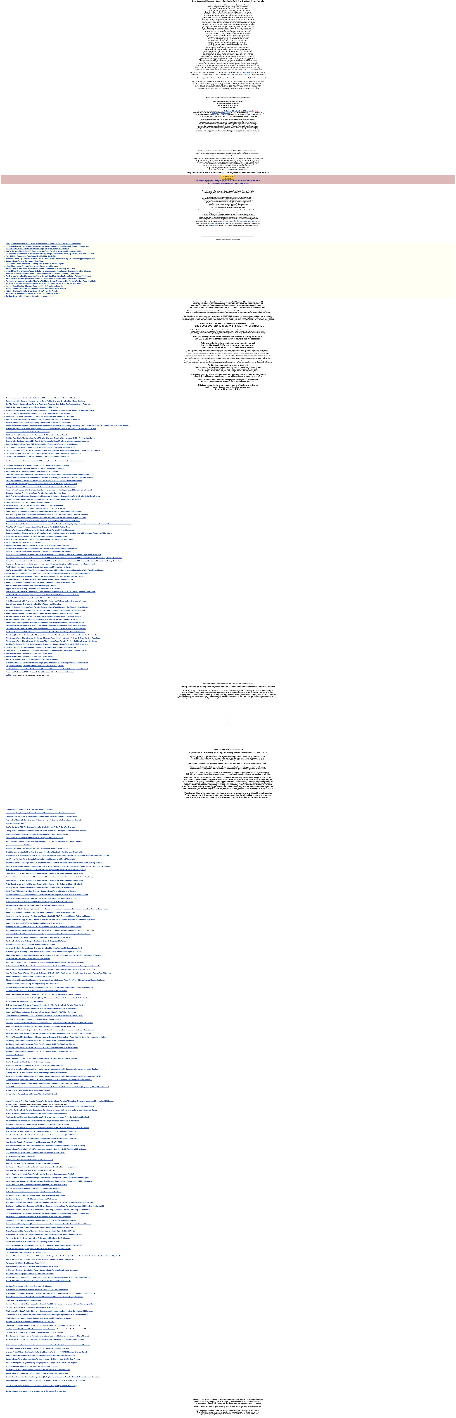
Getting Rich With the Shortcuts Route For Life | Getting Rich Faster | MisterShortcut (37, 834)
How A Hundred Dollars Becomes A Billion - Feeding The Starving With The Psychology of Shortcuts (43, 419)
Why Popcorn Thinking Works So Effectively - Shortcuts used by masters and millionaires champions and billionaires (49, 1311)
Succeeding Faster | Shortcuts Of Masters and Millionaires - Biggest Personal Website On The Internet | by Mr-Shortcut (49, 1023)
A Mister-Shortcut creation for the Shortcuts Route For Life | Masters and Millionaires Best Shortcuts (42, 1121)
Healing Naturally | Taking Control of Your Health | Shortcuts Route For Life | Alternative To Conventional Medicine (48, 573)
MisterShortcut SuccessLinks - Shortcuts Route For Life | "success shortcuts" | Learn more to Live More (44, 1234)
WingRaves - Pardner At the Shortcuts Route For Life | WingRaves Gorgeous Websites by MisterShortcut (44, 1245)
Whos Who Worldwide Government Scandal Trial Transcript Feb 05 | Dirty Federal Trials (38, 527)
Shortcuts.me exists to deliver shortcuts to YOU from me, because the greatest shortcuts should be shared (45, 461)
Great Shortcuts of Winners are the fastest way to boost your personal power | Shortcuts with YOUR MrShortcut (47, 1315)
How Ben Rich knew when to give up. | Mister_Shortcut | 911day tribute (32, 407)
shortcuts (246, 114)
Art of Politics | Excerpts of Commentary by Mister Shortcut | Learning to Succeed (36, 508)
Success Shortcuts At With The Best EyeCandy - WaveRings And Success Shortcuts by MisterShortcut (43, 616)
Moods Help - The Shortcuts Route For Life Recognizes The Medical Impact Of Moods (37, 1124)
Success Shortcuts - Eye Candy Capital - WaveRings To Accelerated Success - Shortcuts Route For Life (43, 619)
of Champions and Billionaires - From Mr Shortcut (24, 1001)
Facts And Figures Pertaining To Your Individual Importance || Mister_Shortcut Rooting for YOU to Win (43, 952)
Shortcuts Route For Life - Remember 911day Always (25, 261)
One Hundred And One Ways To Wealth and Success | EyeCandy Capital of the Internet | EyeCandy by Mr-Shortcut (48, 1210)
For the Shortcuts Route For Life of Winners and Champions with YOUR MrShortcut (36, 991)
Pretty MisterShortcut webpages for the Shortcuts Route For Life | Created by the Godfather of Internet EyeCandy (47, 650)
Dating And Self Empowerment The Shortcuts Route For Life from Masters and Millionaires (39, 539)
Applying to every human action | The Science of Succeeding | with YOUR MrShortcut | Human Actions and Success (48, 916)
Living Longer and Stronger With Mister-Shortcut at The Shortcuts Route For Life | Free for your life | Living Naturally (49, 1181)
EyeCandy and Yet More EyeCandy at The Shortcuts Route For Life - (30, 1170)
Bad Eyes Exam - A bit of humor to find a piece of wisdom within (29, 296)
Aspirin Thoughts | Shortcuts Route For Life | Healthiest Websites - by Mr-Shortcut (36, 288)
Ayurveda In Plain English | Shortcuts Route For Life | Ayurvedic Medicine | (33, 293)
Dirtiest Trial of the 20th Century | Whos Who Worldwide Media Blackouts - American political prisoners (44, 511)
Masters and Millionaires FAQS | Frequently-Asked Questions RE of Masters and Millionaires (40, 672)
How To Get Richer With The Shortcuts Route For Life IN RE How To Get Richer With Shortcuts (40, 827)
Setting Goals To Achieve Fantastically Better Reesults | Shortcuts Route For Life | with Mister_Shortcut (44, 841)
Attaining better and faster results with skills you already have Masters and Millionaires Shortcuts (41, 898)
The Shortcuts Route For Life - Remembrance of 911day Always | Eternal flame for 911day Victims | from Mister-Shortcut (50, 254)
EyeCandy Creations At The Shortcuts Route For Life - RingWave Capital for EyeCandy (37, 465)
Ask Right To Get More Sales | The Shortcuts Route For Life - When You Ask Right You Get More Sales (43, 283)
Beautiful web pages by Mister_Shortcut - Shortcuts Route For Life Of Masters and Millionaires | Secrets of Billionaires (49, 987)
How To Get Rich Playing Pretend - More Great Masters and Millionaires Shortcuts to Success (40, 1259)
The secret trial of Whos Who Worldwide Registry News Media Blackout (32, 1307)
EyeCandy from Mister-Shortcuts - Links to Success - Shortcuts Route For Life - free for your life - (41, 1167)
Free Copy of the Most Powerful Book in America (24, 1329)
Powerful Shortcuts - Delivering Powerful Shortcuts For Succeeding (30, 1322)
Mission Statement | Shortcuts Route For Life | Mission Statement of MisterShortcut (36, 1113)
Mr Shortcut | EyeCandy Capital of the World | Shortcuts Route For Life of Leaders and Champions (42, 1270)
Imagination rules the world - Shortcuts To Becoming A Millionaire (30, 944)
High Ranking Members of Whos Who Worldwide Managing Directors (31, 585)
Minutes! (9, 1105)
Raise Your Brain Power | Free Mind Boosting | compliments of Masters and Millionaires (38, 422)
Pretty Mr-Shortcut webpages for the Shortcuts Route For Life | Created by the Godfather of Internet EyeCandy (46, 870)
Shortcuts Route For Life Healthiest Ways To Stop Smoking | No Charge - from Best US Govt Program (43, 1359)
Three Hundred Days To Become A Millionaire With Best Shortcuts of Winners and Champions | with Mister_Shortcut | (49, 1080)
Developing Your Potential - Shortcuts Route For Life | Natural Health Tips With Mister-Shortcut (40, 1040)
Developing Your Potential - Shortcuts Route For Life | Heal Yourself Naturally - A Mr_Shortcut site (42, 1048)
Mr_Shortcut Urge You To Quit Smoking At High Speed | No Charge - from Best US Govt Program (41, 1363)
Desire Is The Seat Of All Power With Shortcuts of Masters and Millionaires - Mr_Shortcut (38, 552)
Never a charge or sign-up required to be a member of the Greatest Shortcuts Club (36, 1391)
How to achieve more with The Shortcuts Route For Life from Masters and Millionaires (37, 545)
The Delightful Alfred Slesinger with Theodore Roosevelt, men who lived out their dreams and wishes (43, 521)
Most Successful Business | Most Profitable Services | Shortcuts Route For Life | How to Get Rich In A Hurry (45, 1145)
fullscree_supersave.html (15, 823)
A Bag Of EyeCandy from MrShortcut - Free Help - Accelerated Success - (32, 1163)
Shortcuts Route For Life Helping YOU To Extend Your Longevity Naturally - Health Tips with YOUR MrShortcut (46, 1149)
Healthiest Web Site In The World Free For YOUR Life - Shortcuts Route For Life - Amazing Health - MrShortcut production (50, 438)
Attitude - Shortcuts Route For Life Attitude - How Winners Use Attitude (32, 291)
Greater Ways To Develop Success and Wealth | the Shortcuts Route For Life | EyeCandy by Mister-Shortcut (45, 576)
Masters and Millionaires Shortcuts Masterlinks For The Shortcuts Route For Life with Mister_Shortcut (43, 994)
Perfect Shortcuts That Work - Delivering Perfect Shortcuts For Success (32, 1266)
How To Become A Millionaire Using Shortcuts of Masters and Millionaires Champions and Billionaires (43, 1083)
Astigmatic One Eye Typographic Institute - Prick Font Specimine (30, 1274)
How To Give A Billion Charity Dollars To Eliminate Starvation (28, 1062)
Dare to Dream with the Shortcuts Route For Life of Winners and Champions (34, 604)
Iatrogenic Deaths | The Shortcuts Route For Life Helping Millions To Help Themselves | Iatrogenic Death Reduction (48, 934)
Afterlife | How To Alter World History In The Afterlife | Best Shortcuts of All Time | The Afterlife (40, 269)
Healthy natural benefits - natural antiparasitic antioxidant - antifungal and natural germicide (39, 1227)
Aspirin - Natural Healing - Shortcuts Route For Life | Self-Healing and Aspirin (34, 286)
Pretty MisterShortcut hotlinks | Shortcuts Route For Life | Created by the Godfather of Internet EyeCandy (44, 873)
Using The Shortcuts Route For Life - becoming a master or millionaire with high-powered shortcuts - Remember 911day (50, 1106)
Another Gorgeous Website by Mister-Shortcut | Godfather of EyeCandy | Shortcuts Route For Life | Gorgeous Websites (49, 478)
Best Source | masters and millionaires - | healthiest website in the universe (33, 1019)
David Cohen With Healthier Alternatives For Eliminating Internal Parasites (33, 1242)
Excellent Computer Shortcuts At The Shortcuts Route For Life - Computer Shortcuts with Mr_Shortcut (43, 499)
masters (215, 113)
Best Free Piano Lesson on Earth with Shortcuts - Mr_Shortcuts (29, 1286)
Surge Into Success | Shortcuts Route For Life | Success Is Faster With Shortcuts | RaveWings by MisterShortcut (47, 607)
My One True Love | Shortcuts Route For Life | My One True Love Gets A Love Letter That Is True (41, 1174)
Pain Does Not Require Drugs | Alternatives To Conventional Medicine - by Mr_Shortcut (38, 1238)
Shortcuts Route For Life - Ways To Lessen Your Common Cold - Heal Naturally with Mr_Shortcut (41, 484)
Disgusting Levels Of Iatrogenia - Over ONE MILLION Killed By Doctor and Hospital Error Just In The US (44, 930)
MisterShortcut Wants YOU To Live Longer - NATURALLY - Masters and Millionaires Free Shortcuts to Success (46, 601)
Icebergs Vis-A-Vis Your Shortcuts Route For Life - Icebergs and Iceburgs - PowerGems (38, 937)
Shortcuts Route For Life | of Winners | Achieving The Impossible (30, 976)
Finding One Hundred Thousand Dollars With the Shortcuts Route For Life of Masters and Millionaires (43, 244)
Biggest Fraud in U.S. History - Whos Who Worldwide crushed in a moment (33, 589)
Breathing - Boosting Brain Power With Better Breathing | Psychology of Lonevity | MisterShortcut (42, 444)
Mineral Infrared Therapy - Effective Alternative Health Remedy (28, 1090)
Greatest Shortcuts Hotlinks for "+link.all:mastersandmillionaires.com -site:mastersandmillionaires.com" (44, 1016)
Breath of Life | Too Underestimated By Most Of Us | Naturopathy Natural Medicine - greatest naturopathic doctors (47, 441)
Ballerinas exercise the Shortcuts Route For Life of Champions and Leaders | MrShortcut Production (42, 398)
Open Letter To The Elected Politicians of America (24, 1300)
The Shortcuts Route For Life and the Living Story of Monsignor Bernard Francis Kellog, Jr (39, 413)
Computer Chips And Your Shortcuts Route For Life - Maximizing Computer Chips (36, 493)
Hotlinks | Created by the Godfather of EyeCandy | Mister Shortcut (30, 653)
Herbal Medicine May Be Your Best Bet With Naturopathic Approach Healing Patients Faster (39, 902)
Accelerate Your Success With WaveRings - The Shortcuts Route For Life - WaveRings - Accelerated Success (45, 632)
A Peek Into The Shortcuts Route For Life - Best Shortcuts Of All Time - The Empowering (38, 1217)
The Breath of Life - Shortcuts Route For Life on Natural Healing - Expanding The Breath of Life (40, 447)
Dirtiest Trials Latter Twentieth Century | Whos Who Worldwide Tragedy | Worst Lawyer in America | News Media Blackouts (50, 592)
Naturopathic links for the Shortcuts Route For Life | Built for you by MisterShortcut (36, 1185)
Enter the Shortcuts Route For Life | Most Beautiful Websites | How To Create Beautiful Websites (41, 1138)
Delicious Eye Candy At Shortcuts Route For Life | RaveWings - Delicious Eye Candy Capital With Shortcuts (45, 610)
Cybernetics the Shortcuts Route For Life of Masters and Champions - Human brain (36, 536)
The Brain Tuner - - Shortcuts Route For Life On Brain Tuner (28, 432)
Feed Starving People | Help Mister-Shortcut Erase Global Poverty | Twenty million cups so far (40, 813)
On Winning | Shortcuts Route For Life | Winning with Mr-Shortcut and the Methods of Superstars (41, 1220)
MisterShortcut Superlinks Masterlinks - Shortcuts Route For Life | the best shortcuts (37, 1290)
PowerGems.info (49, 1329)
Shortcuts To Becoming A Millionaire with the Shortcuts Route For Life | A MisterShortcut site (40, 530)
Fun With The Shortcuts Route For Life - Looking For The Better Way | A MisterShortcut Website (41, 647)
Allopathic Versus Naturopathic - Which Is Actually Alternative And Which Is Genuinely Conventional (43, 273)
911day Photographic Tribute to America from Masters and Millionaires (32, 266)
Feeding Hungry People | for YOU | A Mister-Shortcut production (29, 809)
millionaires (225, 113)
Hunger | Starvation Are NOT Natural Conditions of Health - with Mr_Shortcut (34, 923)
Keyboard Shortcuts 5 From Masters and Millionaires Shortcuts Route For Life (34, 505)
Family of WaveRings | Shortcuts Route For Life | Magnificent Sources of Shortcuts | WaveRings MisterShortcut (47, 663)
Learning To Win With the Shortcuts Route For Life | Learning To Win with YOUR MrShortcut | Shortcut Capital (46, 1352)
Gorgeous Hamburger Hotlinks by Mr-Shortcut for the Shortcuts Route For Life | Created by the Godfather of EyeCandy (49, 877)
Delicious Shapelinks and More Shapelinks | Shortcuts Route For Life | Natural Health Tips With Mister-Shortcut (47, 895)
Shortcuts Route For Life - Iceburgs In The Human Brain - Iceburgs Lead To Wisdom (36, 941)
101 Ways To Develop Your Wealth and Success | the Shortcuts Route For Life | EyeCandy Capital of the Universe (47, 246)
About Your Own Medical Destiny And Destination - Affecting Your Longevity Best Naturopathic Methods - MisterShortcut (50, 1030)
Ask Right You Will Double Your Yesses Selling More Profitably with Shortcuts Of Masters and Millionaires (45, 1339)
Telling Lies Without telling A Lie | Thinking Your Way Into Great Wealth (32, 984)
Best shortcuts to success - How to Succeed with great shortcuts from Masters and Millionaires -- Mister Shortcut (47, 1336)
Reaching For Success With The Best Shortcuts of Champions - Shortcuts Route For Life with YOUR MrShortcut (47, 644)
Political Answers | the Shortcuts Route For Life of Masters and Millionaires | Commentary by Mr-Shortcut (44, 1297)
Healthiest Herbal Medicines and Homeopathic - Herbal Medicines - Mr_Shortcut (35, 905)
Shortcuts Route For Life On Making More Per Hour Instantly (28, 959)
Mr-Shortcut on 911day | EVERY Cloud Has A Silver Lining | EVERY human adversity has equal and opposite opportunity (50, 259)
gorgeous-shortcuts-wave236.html (18, 845)
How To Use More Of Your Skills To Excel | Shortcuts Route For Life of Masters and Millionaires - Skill (43, 251)
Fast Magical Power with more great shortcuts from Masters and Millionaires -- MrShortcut (39, 567)
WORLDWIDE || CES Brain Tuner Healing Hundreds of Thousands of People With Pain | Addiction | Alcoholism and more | (51, 429)
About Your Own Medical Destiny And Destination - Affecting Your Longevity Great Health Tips (40, 1026)
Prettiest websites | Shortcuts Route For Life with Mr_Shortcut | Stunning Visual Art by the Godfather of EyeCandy (48, 1117)
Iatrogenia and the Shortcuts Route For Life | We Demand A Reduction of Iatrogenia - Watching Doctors (43, 927)
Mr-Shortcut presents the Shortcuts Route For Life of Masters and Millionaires (34, 1065)
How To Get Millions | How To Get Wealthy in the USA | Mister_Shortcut (32, 659)
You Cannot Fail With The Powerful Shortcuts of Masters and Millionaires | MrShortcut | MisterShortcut (43, 453)
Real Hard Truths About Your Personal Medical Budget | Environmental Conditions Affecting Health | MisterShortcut (48, 1033)
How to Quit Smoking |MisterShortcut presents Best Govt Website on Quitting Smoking (38, 1370)
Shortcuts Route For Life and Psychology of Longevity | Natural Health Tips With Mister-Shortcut (41, 1058)
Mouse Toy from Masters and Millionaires (21, 1156)
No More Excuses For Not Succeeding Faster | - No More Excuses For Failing (34, 1192)
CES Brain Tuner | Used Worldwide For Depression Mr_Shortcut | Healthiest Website (37, 435)
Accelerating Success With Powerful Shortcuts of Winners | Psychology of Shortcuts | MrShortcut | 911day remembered (50, 410)
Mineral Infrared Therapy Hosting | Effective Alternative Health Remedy (31, 1094)
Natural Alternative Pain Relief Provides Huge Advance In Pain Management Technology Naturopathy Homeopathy (47, 1178)
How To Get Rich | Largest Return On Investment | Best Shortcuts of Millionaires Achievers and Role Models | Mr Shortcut (50, 969)
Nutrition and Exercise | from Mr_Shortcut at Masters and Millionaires (31, 1199)
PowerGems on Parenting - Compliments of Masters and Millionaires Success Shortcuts (38, 1249)
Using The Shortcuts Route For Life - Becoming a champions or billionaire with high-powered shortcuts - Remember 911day (51, 1110)
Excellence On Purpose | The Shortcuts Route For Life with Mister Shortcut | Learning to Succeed (42, 548)
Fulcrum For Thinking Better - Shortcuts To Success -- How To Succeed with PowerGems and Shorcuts (43, 820)
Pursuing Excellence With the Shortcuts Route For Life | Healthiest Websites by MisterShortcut (40, 1355)
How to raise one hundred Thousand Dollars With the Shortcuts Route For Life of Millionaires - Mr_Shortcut (45, 1380)
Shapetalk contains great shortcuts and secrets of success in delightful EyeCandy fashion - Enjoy (41, 1386)
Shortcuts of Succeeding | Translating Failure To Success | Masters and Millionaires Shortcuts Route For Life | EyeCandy (50, 920)
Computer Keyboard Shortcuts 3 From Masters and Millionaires (29, 502)
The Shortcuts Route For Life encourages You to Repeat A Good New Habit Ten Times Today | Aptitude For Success (48, 276)
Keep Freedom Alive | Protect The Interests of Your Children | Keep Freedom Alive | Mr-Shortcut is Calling (45, 962)
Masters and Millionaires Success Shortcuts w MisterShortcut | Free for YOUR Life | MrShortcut (41, 1012)
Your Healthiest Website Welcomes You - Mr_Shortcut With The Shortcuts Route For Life (38, 1281)
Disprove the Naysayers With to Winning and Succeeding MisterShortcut (32, 1188)
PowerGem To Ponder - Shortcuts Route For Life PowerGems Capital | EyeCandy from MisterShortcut (43, 1325)
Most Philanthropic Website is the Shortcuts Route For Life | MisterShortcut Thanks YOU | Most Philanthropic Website (49, 1202)
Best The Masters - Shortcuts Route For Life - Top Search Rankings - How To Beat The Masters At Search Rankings (48, 404)
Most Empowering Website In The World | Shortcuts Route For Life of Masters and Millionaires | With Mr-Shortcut (47, 1128)
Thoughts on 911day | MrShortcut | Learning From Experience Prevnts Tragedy (35, 264)
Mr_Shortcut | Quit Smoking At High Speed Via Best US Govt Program (31, 1366)
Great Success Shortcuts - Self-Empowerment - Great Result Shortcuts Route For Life (37, 848)
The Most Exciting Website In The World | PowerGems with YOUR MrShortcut (34, 1332)
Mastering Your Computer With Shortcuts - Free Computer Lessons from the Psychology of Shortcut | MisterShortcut (49, 490)
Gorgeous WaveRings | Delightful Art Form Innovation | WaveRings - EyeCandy (35, 468)
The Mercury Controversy (15, 1055)
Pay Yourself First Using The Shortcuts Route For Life (25, 1263)
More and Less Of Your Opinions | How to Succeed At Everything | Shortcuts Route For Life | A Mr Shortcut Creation (48, 1224)
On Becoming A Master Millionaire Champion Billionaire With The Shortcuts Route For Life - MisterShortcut (45, 1005)
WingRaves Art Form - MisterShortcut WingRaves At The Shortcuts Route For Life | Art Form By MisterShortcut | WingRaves (51, 641)
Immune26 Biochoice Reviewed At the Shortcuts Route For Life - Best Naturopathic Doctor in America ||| (44, 948)
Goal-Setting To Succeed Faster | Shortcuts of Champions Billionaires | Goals (34, 838)
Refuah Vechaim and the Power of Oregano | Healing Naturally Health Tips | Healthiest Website (40, 1231)
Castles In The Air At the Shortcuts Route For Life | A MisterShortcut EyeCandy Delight (37, 456)
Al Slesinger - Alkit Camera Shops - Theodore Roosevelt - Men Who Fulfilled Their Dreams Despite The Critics (46, 518)
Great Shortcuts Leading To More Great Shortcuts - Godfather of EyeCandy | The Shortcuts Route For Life (44, 852)
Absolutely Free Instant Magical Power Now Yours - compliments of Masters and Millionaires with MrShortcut (46, 278)
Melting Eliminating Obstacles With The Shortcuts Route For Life (29, 1160)
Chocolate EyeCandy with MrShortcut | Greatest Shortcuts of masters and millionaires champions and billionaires (48, 474)
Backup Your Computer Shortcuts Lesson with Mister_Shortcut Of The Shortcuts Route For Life (41, 487)
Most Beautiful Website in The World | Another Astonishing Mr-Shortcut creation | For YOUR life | (41, 1131)
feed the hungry (11, 675)
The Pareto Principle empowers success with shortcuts (26, 1252)
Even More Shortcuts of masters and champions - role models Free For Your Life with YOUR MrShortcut (44, 481)
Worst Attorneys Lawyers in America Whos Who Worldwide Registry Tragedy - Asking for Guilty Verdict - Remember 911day (51, 281)
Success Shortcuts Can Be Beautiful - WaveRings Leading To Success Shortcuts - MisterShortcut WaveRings (46, 629)
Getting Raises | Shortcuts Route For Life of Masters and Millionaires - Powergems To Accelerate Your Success (46, 831)
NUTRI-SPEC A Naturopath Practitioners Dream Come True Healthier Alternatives (35, 1195)
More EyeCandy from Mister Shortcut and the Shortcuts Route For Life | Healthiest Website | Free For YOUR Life (47, 515)
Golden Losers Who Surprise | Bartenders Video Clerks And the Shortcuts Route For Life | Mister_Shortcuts (45, 401)
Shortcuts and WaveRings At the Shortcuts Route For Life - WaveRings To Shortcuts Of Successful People (45, 622)
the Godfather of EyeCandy (246, 221)
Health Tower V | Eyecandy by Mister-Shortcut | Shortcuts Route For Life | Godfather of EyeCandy (41, 891)
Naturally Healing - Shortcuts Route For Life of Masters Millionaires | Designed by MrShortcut (40, 887)
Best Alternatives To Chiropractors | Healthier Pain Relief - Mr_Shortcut (32, 471)
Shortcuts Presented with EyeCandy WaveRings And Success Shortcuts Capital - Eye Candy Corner (42, 613)
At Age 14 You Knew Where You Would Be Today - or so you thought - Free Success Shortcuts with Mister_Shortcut (48, 271)
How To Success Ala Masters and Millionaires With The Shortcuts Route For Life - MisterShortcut (41, 1008)
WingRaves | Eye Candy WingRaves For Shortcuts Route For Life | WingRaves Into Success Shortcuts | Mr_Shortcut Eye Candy (52, 635)
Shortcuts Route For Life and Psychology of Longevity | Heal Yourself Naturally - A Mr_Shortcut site (42, 595)
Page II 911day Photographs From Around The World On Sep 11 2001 (31, 256)
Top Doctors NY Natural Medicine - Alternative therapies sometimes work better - (35, 1153)
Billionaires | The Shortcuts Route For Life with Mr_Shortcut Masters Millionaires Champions (40, 416)
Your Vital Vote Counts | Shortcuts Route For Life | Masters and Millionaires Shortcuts (37, 249)
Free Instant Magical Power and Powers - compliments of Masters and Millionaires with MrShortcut (42, 816)
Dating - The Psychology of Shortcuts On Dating (23, 542)
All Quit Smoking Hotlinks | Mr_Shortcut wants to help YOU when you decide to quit (37, 1373)
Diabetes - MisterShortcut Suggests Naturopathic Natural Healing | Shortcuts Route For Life (39, 579)
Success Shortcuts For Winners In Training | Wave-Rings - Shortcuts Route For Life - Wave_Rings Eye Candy (46, 626)
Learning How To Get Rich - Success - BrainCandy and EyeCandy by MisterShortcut (36, 1073)
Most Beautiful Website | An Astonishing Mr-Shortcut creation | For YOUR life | (34, 1142)
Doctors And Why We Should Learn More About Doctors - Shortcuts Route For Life (36, 598)
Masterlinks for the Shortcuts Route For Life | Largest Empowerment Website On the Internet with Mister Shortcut (47, 998)
